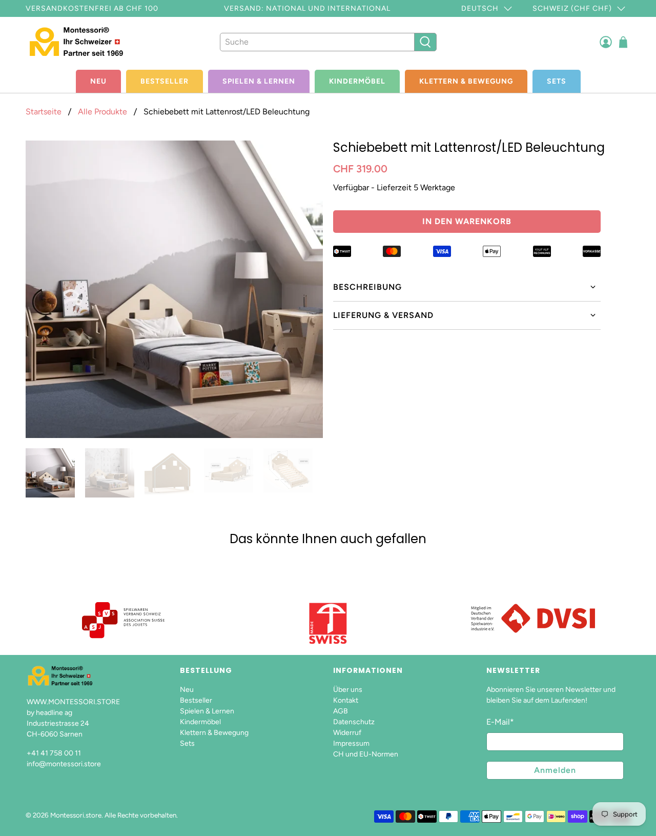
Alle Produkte (102, 112)
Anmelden (555, 770)
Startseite (43, 112)
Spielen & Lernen (258, 81)
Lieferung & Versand (383, 315)
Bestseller (164, 81)
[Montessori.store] (83, 41)
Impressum (351, 743)
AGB (340, 711)
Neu (98, 81)
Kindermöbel (357, 81)
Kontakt (345, 700)
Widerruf (347, 732)
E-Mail (500, 722)
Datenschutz (354, 722)
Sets (556, 81)
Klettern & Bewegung (466, 81)
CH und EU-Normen (365, 754)
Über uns (347, 689)
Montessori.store (75, 815)
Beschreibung (367, 287)
